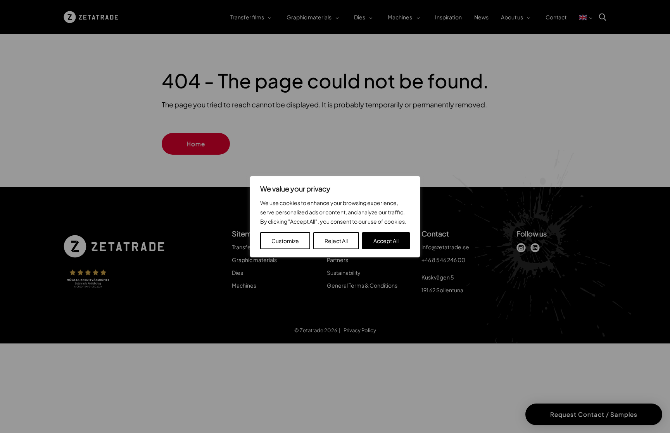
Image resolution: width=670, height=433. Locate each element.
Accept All (386, 240)
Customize (285, 240)
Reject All (336, 240)
